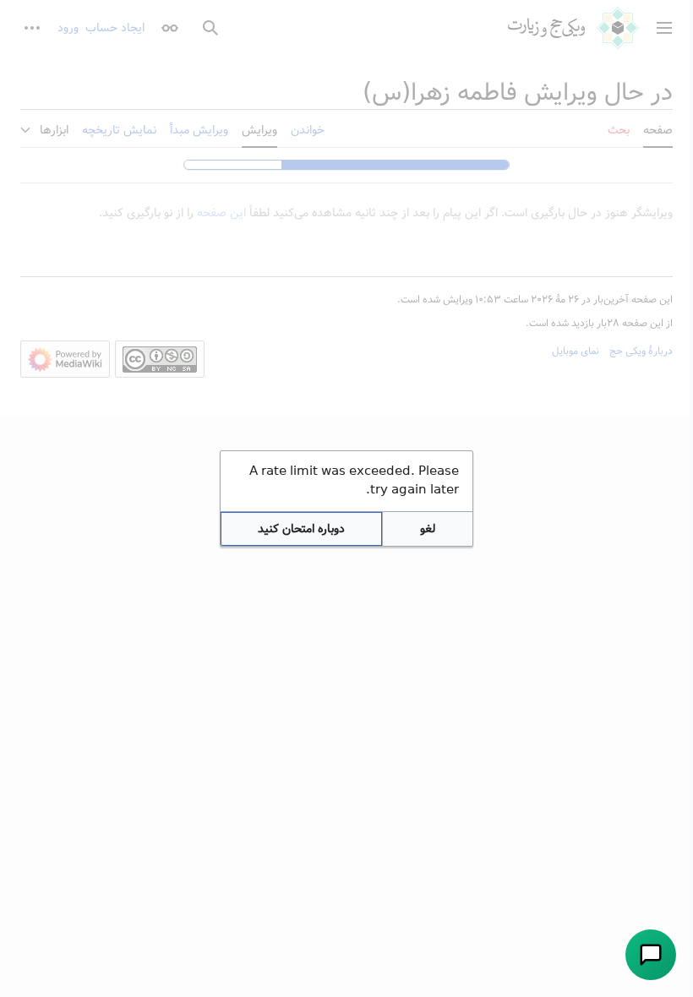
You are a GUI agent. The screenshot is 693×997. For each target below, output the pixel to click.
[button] (427, 529)
